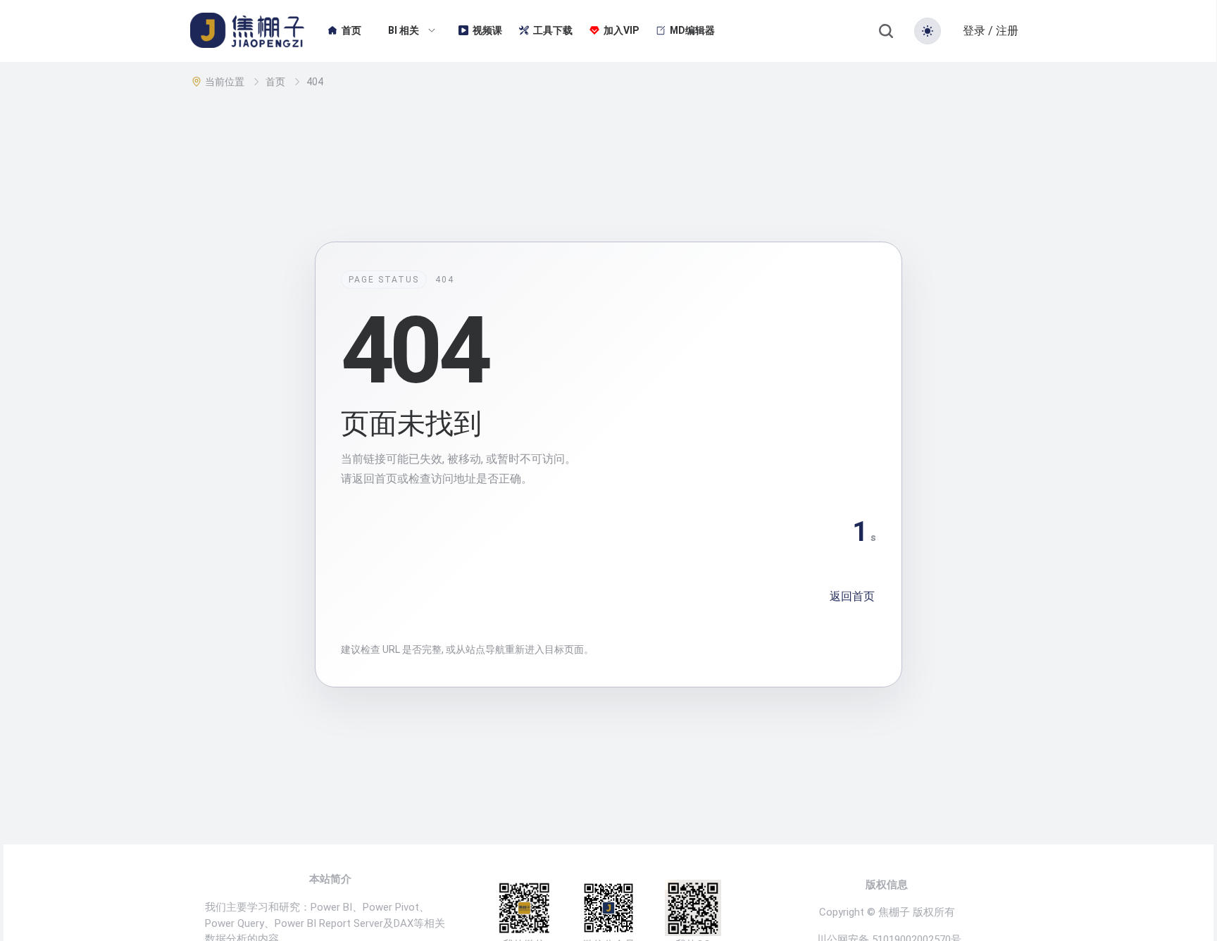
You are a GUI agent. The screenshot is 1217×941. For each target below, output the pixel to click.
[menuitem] (344, 31)
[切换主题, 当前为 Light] (927, 31)
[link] (226, 82)
